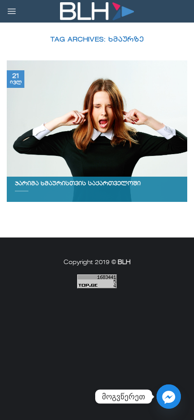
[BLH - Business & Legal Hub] (97, 11)
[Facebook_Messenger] (169, 396)
